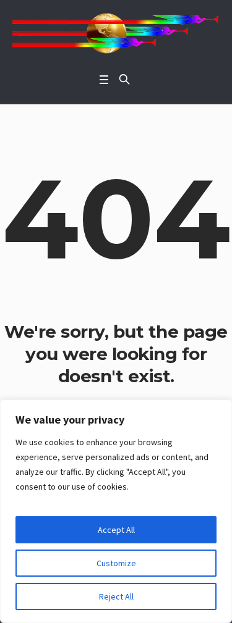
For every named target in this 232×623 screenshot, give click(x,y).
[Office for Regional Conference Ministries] (116, 33)
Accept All (116, 529)
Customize (116, 563)
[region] (116, 511)
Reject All (116, 596)
